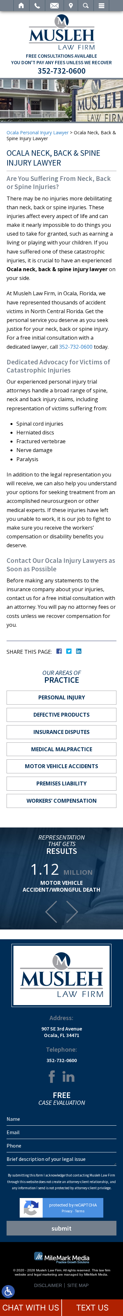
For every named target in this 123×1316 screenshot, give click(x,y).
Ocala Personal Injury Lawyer (38, 132)
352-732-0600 (62, 71)
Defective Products (61, 714)
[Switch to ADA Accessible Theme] (8, 1291)
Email (54, 5)
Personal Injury (61, 697)
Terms (80, 1211)
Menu (101, 5)
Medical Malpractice (61, 749)
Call (37, 5)
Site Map (78, 1285)
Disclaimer (48, 1285)
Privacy (67, 1211)
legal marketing (45, 1274)
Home (21, 5)
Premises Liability (61, 783)
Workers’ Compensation (62, 800)
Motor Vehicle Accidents (61, 766)
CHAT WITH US (30, 1307)
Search (85, 5)
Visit (71, 5)
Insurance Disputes (61, 732)
